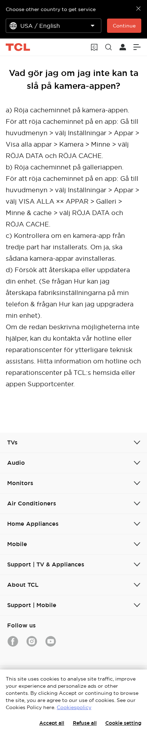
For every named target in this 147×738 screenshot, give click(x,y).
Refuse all (85, 723)
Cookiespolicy (74, 707)
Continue (124, 25)
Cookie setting (123, 723)
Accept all (51, 723)
